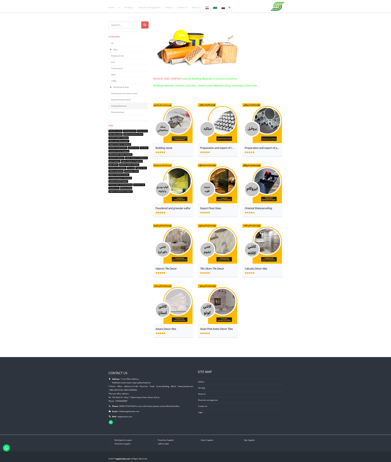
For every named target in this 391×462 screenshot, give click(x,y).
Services (169, 7)
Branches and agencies (149, 7)
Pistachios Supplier (166, 440)
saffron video (163, 443)
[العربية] (215, 7)
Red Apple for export (123, 440)
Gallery (201, 381)
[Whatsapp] (6, 448)
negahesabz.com (125, 416)
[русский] (223, 7)
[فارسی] (207, 7)
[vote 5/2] (158, 152)
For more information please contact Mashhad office (157, 406)
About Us (196, 7)
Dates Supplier (207, 440)
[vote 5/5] (164, 152)
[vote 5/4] (162, 152)
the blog (128, 7)
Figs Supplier (249, 440)
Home (111, 7)
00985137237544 (126, 406)
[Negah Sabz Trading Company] (277, 5)
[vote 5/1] (156, 152)
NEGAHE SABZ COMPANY (167, 78)
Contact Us (182, 7)
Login (200, 412)
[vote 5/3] (160, 152)
